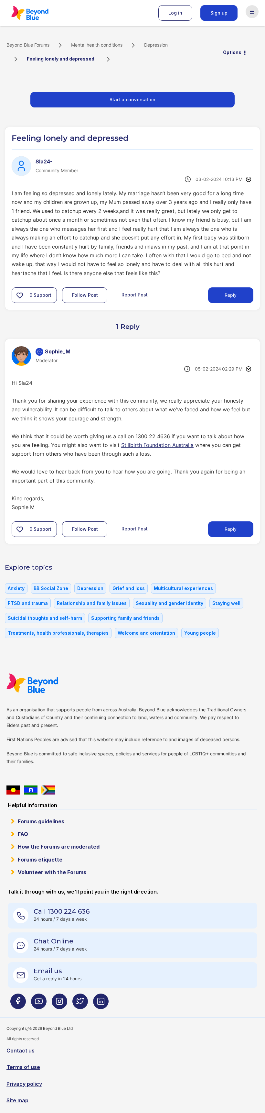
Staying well (226, 603)
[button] (20, 295)
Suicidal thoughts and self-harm (45, 618)
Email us (48, 971)
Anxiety (16, 588)
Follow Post (85, 295)
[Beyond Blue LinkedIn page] (100, 1004)
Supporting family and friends (125, 618)
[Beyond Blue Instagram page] (59, 1004)
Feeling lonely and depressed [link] (60, 58)
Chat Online (53, 941)
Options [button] (232, 52)
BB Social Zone (51, 588)
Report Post (135, 294)
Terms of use (23, 1067)
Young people (200, 633)
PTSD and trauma (28, 603)
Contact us (20, 1050)
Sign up (219, 13)
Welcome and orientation (146, 633)
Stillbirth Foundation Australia (157, 445)
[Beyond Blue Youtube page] (38, 1004)
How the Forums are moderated (59, 846)
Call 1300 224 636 (62, 911)
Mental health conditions (96, 45)
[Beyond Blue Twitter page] (80, 1004)
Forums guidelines (41, 821)
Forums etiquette (40, 859)
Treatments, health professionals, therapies (58, 633)
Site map (17, 1100)
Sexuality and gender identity (169, 603)
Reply (231, 295)
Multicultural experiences (183, 588)
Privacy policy (24, 1084)
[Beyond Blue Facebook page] (18, 1004)
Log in (175, 13)
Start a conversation (132, 99)
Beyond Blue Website (45, 683)
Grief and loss (128, 588)
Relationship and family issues (92, 603)
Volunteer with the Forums (52, 872)
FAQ (23, 834)
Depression (156, 45)
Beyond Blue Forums (38, 13)
